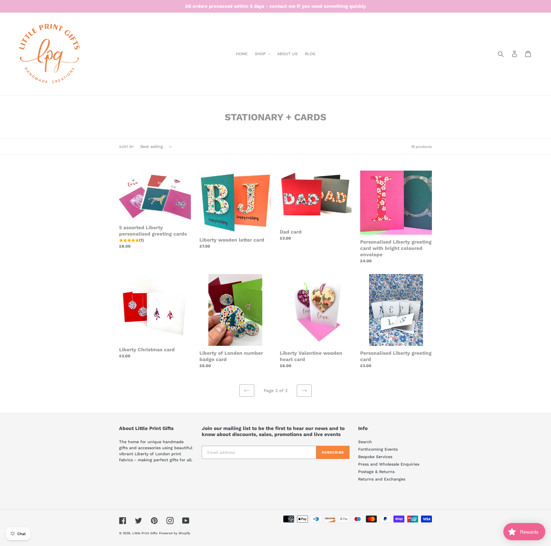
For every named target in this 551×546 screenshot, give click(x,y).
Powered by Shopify (174, 533)
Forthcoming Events (378, 449)
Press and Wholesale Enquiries (388, 464)
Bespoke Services (375, 456)
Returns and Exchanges (381, 479)
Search (365, 441)
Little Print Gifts (145, 533)
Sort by (126, 147)
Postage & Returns (376, 471)
